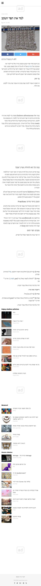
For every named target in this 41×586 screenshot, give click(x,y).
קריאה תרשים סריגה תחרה (20, 330)
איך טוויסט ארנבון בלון (19, 464)
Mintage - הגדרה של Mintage (22, 455)
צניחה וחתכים (17, 516)
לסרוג (12, 279)
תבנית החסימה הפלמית (19, 373)
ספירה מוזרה (16, 434)
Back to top (20, 577)
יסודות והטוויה (4, 14)
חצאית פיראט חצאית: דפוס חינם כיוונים (24, 499)
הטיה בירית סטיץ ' (18, 321)
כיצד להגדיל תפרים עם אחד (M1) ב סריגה (25, 356)
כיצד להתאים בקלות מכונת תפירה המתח (24, 426)
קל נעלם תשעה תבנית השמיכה (22, 408)
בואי (14, 312)
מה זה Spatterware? (19, 473)
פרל (10, 272)
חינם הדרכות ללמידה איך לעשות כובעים (24, 508)
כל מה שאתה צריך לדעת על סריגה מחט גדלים (26, 364)
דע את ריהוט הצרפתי (19, 443)
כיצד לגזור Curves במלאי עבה (21, 481)
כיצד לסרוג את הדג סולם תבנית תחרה (24, 347)
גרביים (30, 66)
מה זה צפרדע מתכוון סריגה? (21, 338)
